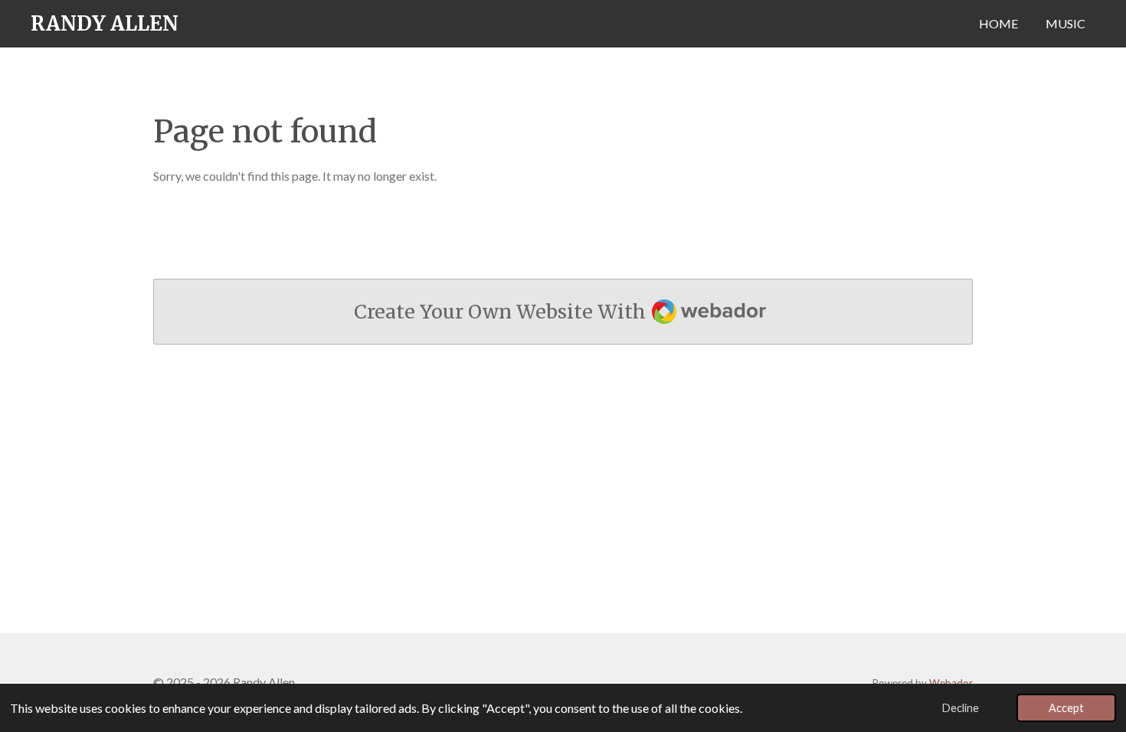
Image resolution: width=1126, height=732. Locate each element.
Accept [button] (1066, 707)
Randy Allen (104, 23)
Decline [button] (960, 707)
